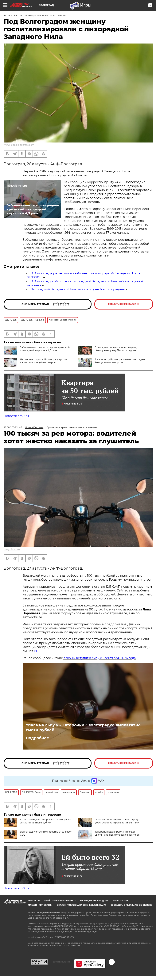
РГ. (35, 651)
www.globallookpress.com (19, 144)
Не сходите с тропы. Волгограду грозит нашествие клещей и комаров (43, 361)
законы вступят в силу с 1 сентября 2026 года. (99, 658)
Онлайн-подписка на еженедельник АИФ (81, 905)
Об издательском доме (94, 900)
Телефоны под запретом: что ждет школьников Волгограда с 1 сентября (117, 833)
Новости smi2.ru (16, 416)
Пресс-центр (120, 900)
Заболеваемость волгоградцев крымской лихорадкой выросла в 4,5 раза (45, 349)
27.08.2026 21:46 (13, 427)
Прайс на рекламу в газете (60, 900)
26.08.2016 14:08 (13, 15)
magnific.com (12, 549)
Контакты (34, 900)
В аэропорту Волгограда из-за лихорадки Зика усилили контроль (120, 361)
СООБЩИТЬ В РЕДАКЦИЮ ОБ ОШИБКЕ (131, 905)
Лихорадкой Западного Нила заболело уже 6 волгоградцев (78, 289)
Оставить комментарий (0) (123, 304)
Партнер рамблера (61, 962)
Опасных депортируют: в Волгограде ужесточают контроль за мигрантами (117, 821)
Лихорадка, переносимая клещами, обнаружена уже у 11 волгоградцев (116, 349)
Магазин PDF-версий (40, 905)
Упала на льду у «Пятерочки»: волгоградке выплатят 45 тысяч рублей (83, 727)
